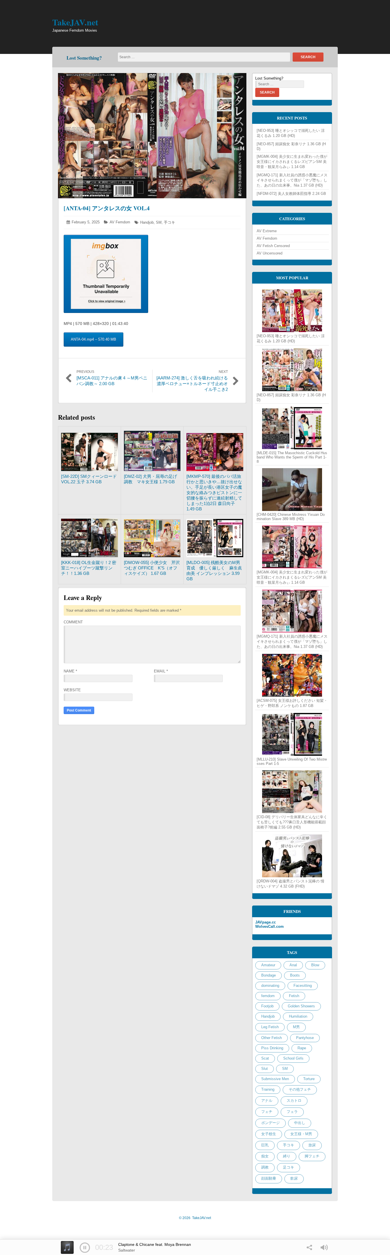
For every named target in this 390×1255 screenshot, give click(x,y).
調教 (265, 1167)
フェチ (266, 1112)
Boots (295, 975)
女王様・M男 (301, 1134)
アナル (266, 1100)
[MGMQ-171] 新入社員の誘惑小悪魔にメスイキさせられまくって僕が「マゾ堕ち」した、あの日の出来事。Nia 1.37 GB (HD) (292, 180)
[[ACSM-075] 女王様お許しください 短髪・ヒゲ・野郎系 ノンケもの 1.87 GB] (292, 675)
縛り (286, 1156)
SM (159, 222)
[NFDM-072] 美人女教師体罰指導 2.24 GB (291, 193)
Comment (73, 622)
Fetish (294, 996)
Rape (301, 1048)
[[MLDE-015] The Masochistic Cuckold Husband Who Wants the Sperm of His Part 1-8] (292, 428)
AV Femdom (120, 222)
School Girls (293, 1058)
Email (161, 671)
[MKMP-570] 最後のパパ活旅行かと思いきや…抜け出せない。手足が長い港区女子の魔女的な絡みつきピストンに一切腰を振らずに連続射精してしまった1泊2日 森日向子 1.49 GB (214, 492)
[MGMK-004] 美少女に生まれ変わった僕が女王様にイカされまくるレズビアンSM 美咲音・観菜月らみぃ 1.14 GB (292, 161)
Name (70, 671)
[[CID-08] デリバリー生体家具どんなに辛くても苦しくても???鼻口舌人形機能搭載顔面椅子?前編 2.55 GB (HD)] (292, 791)
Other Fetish (271, 1038)
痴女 (265, 1156)
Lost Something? (84, 57)
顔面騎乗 (268, 1178)
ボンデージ (270, 1123)
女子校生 (268, 1134)
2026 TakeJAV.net (195, 1218)
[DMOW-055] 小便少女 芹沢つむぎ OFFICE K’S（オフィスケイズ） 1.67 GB (152, 568)
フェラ (292, 1112)
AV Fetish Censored (273, 246)
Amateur (268, 965)
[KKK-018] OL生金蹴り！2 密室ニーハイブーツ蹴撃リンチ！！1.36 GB (88, 568)
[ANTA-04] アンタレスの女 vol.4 (107, 208)
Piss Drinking (272, 1048)
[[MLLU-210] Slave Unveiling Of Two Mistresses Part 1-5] (292, 734)
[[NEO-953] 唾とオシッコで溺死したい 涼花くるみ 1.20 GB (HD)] (292, 310)
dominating (270, 985)
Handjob (147, 222)
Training (267, 1089)
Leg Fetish (270, 1027)
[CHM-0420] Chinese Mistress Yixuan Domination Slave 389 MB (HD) (291, 516)
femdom (268, 996)
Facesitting (302, 985)
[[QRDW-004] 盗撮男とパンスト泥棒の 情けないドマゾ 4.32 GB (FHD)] (292, 855)
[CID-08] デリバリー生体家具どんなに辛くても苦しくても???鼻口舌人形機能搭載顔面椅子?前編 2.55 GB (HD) (292, 822)
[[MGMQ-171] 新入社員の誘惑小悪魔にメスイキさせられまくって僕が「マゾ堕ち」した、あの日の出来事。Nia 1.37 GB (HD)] (292, 611)
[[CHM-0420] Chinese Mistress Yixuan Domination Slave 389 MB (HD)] (292, 489)
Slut (264, 1068)
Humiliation (298, 1016)
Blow (315, 965)
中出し (299, 1123)
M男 (296, 1027)
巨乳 (265, 1145)
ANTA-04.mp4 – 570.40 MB (93, 339)
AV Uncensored (269, 253)
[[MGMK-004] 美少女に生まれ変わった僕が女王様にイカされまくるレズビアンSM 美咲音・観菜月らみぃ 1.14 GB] (292, 547)
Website (72, 690)
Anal (293, 965)
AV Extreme (267, 231)
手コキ (169, 222)
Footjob (267, 1006)
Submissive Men (275, 1079)
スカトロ (294, 1100)
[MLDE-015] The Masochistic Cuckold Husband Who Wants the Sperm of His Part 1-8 (292, 457)
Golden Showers (301, 1006)
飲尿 (294, 1178)
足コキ (288, 1167)
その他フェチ (300, 1089)
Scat (265, 1058)
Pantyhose (305, 1038)
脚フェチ (312, 1156)
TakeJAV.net (75, 22)
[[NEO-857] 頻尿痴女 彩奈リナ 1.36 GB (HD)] (292, 369)
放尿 (312, 1145)
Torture (309, 1079)
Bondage (268, 975)
